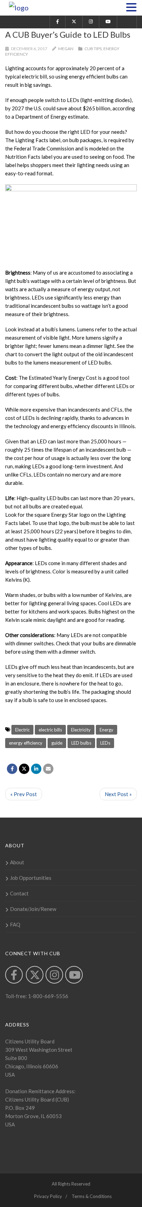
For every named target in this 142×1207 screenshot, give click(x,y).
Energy (106, 730)
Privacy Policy (48, 1196)
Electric (22, 730)
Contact (19, 893)
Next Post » (118, 794)
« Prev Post (23, 794)
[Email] (48, 769)
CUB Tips (93, 48)
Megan (65, 48)
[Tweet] (24, 769)
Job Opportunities (30, 878)
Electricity (81, 730)
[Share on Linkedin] (36, 769)
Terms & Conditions (92, 1196)
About (17, 862)
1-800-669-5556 (47, 996)
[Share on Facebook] (12, 769)
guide (56, 743)
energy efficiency (25, 743)
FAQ (15, 924)
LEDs (105, 743)
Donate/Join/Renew (33, 909)
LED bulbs (81, 743)
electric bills (50, 730)
